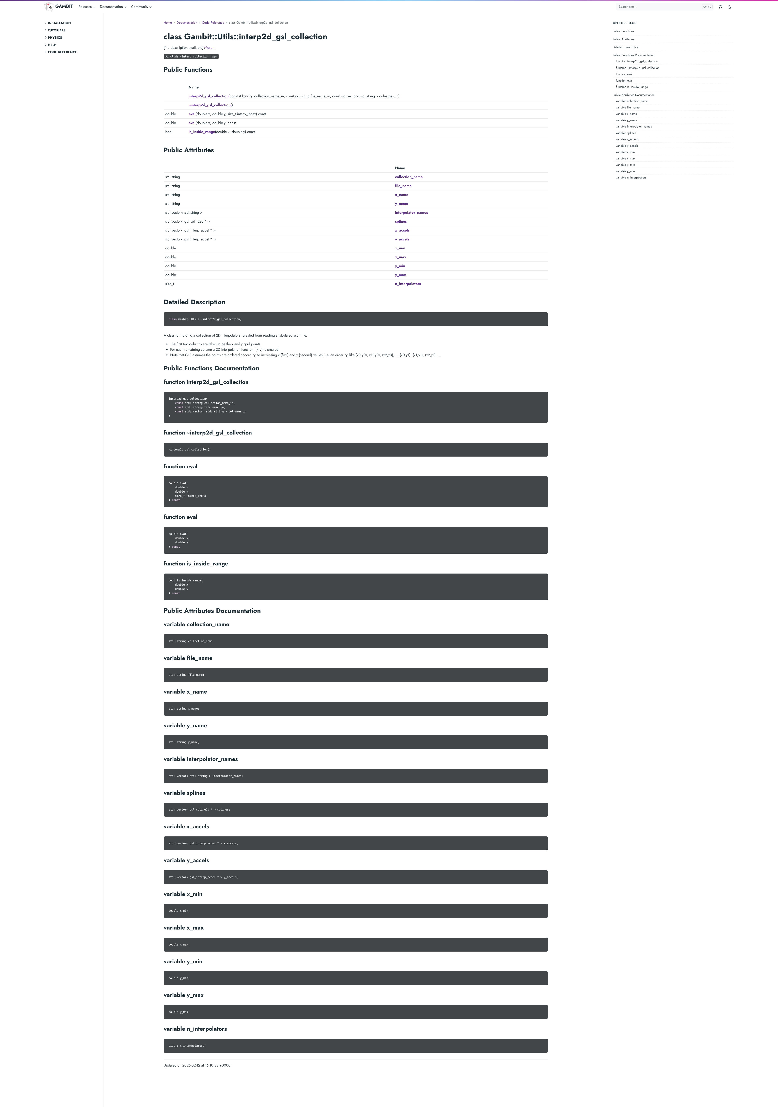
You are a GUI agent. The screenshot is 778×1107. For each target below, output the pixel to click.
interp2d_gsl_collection (209, 96)
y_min (400, 266)
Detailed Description (626, 47)
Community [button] (140, 6)
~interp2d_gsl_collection (210, 105)
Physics (55, 37)
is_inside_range (202, 131)
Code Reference (62, 52)
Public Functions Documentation (633, 55)
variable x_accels (627, 139)
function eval (624, 74)
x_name (401, 194)
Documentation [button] (112, 6)
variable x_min (625, 152)
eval (192, 114)
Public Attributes (623, 39)
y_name (401, 203)
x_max (400, 257)
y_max (400, 274)
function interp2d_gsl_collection (637, 61)
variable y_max (625, 171)
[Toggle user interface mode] (729, 6)
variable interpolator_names (634, 126)
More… (210, 47)
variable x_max (625, 158)
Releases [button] (86, 6)
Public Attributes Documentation (634, 95)
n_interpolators (408, 283)
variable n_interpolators (631, 177)
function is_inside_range (632, 87)
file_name (403, 185)
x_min (400, 248)
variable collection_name (632, 101)
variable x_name (626, 114)
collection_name (409, 177)
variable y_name (626, 120)
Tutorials (56, 30)
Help (52, 44)
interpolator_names (411, 212)
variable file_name (628, 107)
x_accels (402, 230)
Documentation (187, 22)
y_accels (402, 239)
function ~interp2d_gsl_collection (637, 68)
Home (168, 22)
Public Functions (623, 31)
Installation (59, 23)
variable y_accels (627, 145)
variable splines (626, 133)
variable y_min (625, 165)
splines (401, 221)
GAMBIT (64, 6)
